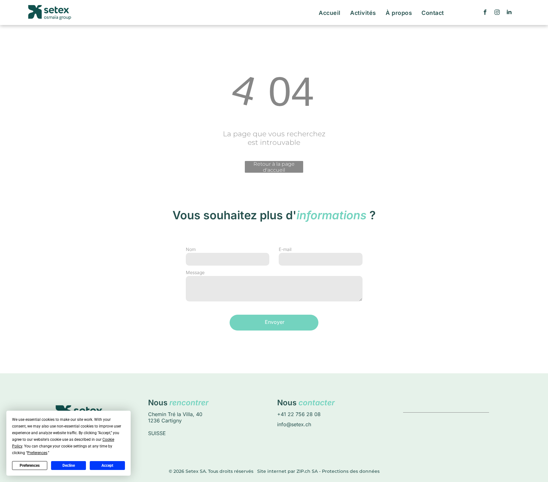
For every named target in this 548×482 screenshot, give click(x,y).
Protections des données (351, 471)
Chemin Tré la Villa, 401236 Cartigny (175, 417)
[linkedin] (509, 13)
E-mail (285, 249)
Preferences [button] (37, 453)
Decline (68, 465)
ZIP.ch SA (307, 471)
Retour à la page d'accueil (274, 167)
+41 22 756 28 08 (299, 414)
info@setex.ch (294, 424)
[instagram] (497, 13)
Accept (107, 465)
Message (195, 272)
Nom (191, 249)
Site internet (271, 471)
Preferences (30, 465)
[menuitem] (329, 13)
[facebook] (485, 13)
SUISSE (157, 433)
